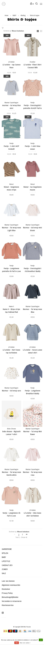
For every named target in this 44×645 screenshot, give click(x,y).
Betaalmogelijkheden (10, 597)
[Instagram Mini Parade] (3, 613)
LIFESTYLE (6, 561)
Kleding (23, 15)
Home (6, 15)
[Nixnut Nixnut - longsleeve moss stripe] (11, 169)
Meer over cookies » (25, 643)
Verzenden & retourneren (11, 601)
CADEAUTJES (7, 565)
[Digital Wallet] (36, 631)
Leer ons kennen (8, 581)
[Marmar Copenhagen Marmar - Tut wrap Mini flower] (32, 414)
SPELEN (5, 553)
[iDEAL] (5, 631)
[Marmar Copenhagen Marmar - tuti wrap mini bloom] (32, 210)
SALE (4, 573)
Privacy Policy (7, 593)
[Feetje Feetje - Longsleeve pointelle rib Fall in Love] (11, 251)
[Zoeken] (36, 4)
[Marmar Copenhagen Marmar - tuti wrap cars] (11, 373)
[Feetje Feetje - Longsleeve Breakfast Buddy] (32, 373)
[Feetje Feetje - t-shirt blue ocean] (32, 128)
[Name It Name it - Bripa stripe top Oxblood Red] (11, 291)
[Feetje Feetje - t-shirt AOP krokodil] (11, 128)
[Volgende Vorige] (26, 534)
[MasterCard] (10, 631)
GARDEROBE (7, 549)
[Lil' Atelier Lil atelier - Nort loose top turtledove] (11, 332)
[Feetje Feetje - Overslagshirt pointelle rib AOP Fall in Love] (32, 88)
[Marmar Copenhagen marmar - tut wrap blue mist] (11, 88)
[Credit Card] (25, 631)
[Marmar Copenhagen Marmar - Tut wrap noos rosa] (32, 454)
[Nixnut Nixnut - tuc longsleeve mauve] (32, 169)
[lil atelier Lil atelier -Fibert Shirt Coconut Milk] (32, 47)
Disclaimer (6, 589)
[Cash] (20, 631)
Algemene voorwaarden (11, 585)
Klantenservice (7, 605)
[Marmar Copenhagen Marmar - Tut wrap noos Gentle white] (11, 454)
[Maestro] (15, 631)
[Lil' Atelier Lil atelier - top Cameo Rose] (11, 47)
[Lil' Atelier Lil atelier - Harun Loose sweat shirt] (32, 332)
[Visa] (30, 631)
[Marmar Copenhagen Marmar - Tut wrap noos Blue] (32, 291)
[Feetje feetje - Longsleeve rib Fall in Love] (11, 495)
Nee (17, 643)
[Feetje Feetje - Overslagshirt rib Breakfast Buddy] (32, 251)
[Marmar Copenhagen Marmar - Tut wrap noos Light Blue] (11, 210)
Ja (41, 640)
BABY (14, 15)
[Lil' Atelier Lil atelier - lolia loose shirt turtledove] (32, 495)
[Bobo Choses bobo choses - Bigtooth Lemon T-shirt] (11, 414)
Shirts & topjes (34, 15)
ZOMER (5, 569)
